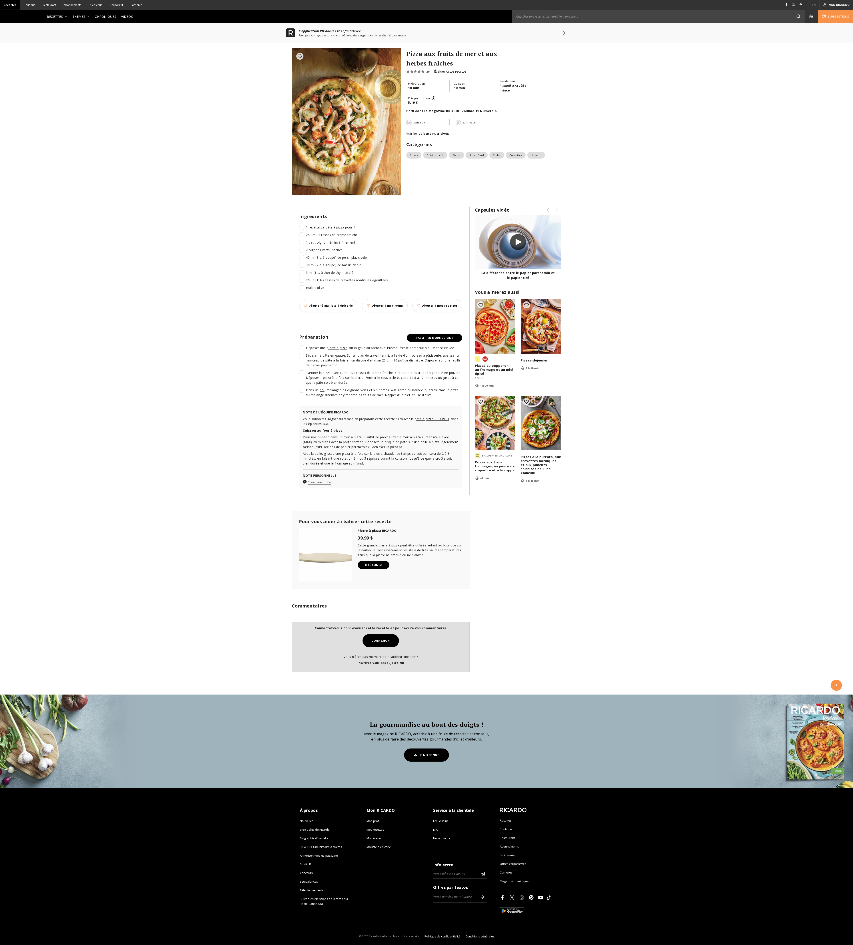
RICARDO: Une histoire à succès (321, 847)
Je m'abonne (429, 755)
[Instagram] (522, 897)
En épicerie (95, 5)
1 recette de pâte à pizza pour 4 (330, 227)
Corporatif (116, 5)
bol (322, 390)
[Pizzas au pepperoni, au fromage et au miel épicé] (495, 326)
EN (814, 5)
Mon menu (374, 838)
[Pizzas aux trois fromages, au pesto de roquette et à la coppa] (495, 423)
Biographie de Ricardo (315, 830)
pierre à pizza (337, 348)
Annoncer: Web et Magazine (319, 856)
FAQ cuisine (441, 821)
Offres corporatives (513, 864)
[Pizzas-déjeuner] (541, 326)
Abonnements (72, 5)
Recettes (10, 5)
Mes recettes (375, 830)
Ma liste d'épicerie (379, 847)
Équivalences (309, 881)
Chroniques (105, 16)
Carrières (136, 5)
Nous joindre (441, 838)
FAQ (435, 830)
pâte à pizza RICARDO (432, 419)
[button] (798, 16)
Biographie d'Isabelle (314, 838)
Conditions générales (480, 936)
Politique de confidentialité (442, 936)
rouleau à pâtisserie (426, 355)
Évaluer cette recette (450, 71)
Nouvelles (306, 821)
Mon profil (373, 821)
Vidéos (127, 16)
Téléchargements (311, 890)
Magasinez (373, 565)
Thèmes (79, 16)
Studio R (305, 864)
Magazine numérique (514, 881)
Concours (306, 873)
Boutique (29, 5)
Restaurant (49, 5)
